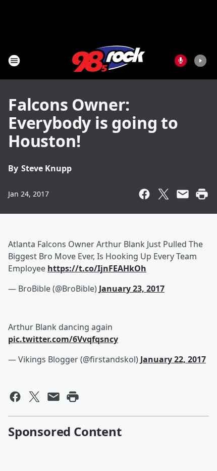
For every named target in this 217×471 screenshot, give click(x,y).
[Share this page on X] (163, 194)
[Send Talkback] (181, 61)
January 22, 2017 (173, 359)
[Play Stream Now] (200, 61)
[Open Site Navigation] (14, 61)
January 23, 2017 (132, 288)
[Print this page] (202, 194)
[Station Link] (108, 60)
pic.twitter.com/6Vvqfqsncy (63, 339)
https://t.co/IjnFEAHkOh (96, 268)
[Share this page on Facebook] (144, 194)
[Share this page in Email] (183, 194)
